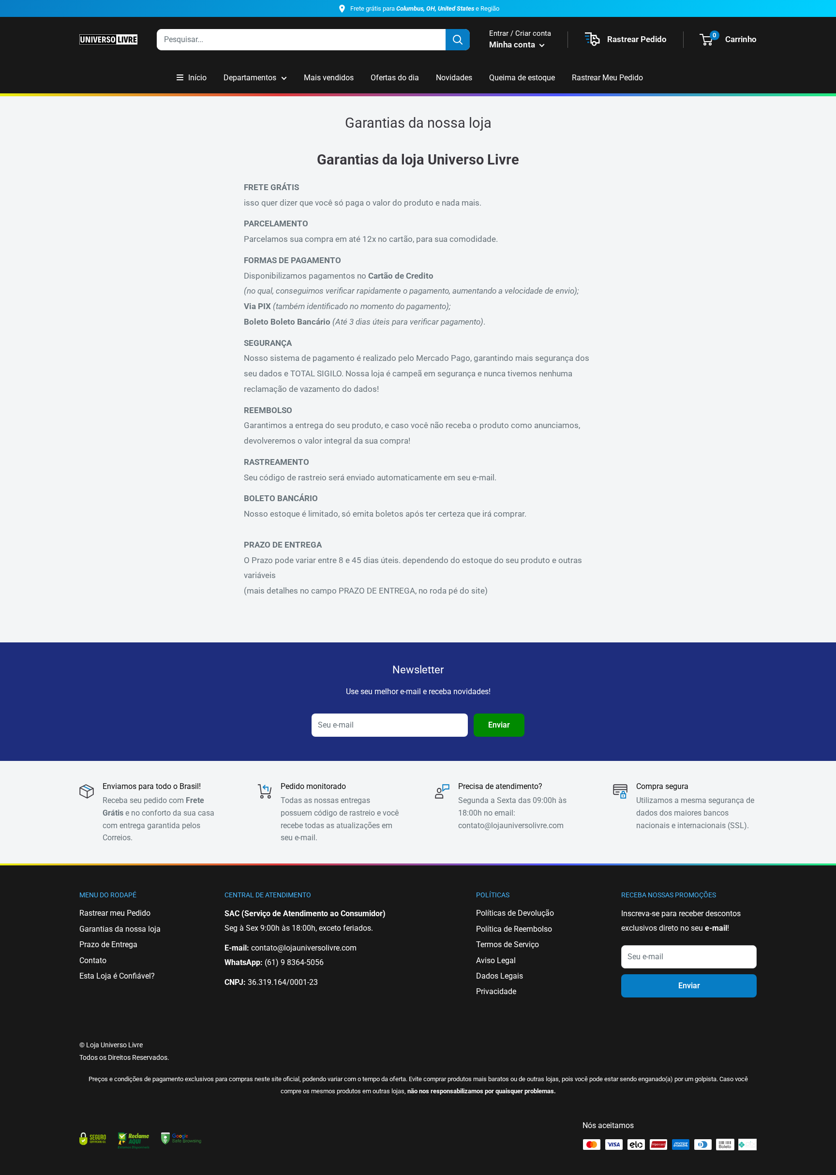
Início (197, 77)
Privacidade (496, 991)
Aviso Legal (496, 960)
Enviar (499, 724)
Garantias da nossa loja (120, 929)
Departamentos (250, 77)
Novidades (454, 77)
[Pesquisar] (458, 39)
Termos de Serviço (507, 944)
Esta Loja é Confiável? (117, 976)
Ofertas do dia (395, 77)
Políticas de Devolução (515, 913)
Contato (92, 960)
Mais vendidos (329, 77)
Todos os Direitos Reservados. (124, 1057)
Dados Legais (499, 976)
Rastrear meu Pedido (114, 913)
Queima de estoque (522, 77)
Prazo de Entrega (108, 944)
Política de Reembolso (514, 929)
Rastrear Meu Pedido (607, 77)
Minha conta (513, 44)
